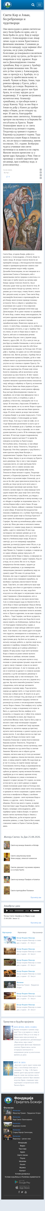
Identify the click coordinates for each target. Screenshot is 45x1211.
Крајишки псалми (19, 1126)
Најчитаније (22, 932)
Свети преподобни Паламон (22, 890)
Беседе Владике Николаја (26, 938)
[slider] (36, 910)
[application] (22, 910)
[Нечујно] (31, 910)
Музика (22, 1167)
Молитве (22, 1161)
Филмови (20, 982)
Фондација (22, 1143)
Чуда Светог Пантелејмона (22, 1119)
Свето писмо (22, 1155)
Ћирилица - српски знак (22, 1139)
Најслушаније (38, 932)
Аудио (22, 1152)
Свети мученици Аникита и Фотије (25, 845)
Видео (22, 1146)
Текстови (22, 1149)
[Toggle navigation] (39, 5)
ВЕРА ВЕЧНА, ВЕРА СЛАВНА (25, 1027)
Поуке (22, 1158)
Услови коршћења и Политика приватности (22, 1177)
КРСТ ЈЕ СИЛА (20, 1062)
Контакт (22, 1171)
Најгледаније (7, 932)
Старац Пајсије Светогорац (22, 1132)
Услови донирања (22, 1174)
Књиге (22, 1164)
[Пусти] (7, 910)
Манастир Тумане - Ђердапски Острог (27, 1113)
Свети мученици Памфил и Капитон (25, 879)
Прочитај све (36, 897)
